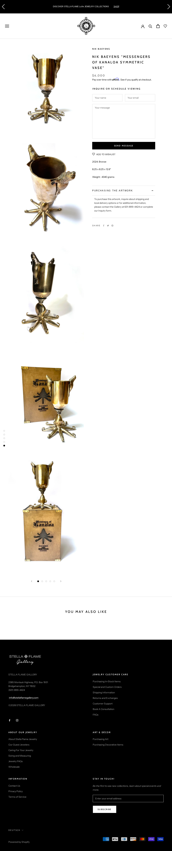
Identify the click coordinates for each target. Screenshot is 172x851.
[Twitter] (108, 226)
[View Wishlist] (163, 26)
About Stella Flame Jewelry (22, 739)
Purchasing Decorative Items (108, 744)
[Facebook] (104, 226)
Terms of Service (17, 796)
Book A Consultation (103, 709)
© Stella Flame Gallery (23, 837)
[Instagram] (17, 720)
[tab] (123, 191)
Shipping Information (104, 692)
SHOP (17, 6)
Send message (124, 145)
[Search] (150, 26)
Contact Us (14, 785)
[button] (3, 6)
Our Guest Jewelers (18, 744)
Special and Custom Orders (107, 686)
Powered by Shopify (19, 841)
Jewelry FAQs (15, 761)
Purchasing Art (100, 739)
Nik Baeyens (101, 48)
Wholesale (14, 766)
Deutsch (14, 830)
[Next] (60, 581)
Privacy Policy (15, 791)
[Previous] (31, 581)
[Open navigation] (7, 26)
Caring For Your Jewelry (20, 750)
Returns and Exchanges (105, 698)
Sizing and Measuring (19, 755)
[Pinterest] (112, 226)
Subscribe (105, 809)
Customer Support (103, 703)
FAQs (95, 714)
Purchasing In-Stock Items (107, 681)
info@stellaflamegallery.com (23, 697)
